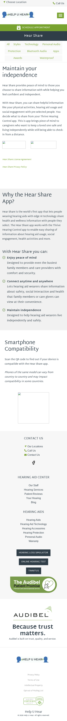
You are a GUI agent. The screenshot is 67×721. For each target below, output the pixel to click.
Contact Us (33, 455)
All (8, 44)
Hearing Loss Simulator (33, 553)
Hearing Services (33, 489)
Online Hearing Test (33, 562)
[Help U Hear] (19, 15)
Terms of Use (33, 680)
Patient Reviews (33, 494)
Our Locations (35, 446)
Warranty (33, 541)
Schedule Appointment (36, 28)
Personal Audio (51, 44)
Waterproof (47, 58)
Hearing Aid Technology (33, 524)
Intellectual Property (33, 685)
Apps (56, 51)
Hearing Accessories (33, 528)
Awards (17, 58)
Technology (31, 44)
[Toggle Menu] (60, 15)
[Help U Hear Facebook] (33, 462)
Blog (33, 502)
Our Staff (33, 485)
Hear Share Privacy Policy (14, 167)
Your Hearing (33, 498)
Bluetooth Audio (37, 51)
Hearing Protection (33, 532)
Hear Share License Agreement (16, 159)
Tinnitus (33, 571)
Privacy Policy (34, 675)
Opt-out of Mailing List (33, 691)
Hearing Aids (33, 520)
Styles (17, 44)
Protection (14, 51)
